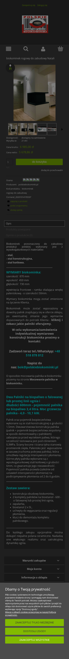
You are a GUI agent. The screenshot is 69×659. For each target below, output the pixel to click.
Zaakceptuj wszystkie (34, 640)
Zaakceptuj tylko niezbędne (34, 622)
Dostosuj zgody (34, 631)
